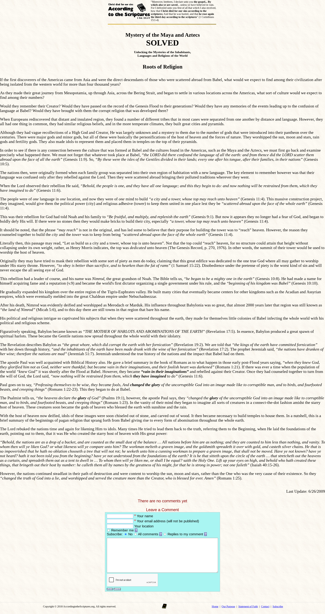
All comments (148, 534)
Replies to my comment (185, 534)
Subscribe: (115, 534)
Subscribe (278, 606)
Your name (145, 516)
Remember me (122, 530)
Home (215, 606)
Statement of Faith (248, 606)
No (131, 534)
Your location (144, 526)
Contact (265, 606)
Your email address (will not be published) (168, 521)
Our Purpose (228, 606)
